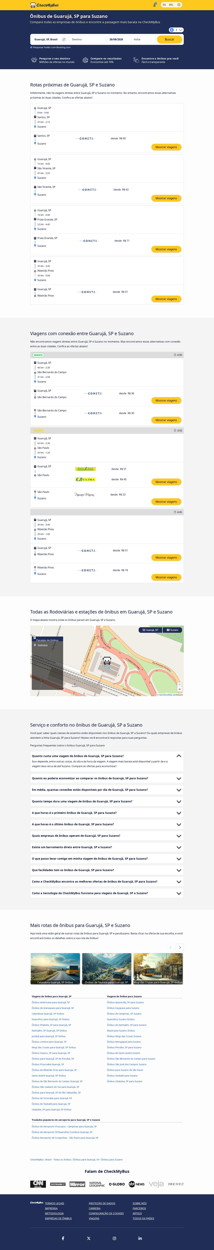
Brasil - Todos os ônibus (58, 1159)
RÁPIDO (38, 430)
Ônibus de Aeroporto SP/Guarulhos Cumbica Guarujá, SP (62, 1132)
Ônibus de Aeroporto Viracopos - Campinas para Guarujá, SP (64, 1126)
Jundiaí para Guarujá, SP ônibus (49, 1036)
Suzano (174, 630)
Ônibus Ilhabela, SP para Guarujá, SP (51, 1024)
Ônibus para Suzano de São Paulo (125, 1069)
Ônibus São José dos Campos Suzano (126, 1064)
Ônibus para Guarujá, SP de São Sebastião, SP (56, 1092)
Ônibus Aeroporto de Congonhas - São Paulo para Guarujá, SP (65, 1137)
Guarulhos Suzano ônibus (121, 1019)
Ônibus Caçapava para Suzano (123, 1007)
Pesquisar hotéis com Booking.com (51, 47)
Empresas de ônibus (58, 1218)
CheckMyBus (37, 1159)
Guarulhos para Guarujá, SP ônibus (50, 1019)
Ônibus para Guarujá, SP (86, 1159)
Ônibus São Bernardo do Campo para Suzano (131, 1058)
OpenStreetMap (165, 694)
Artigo (137, 1213)
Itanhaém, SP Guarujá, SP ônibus (49, 1030)
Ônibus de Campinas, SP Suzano (124, 1013)
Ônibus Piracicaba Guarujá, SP (48, 1064)
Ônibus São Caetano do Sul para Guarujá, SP (55, 1086)
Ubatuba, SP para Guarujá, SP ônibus (51, 1109)
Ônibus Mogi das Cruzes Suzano (124, 1036)
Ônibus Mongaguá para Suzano (124, 1041)
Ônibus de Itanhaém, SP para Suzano (127, 1024)
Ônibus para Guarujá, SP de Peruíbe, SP (53, 1058)
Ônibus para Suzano (112, 1159)
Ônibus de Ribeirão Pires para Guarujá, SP (54, 1069)
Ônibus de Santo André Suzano (123, 1053)
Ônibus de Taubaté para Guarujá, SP (51, 1103)
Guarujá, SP (152, 630)
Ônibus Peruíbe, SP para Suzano (124, 1047)
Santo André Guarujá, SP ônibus (49, 1075)
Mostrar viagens (166, 147)
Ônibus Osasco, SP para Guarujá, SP (51, 1053)
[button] (107, 660)
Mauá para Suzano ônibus (121, 1030)
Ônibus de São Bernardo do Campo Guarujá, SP (57, 1081)
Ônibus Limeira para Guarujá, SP (49, 1041)
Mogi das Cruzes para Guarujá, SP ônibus (54, 1047)
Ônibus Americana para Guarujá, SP (51, 1002)
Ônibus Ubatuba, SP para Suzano (124, 1081)
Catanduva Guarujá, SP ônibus (48, 1013)
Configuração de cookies (106, 1213)
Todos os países (143, 1218)
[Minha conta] (154, 4)
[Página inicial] (44, 5)
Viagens (94, 1218)
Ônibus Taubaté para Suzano (122, 1075)
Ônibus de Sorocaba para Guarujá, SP (52, 1098)
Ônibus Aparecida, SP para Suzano (125, 1002)
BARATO (38, 354)
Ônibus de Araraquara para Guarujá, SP (53, 1007)
